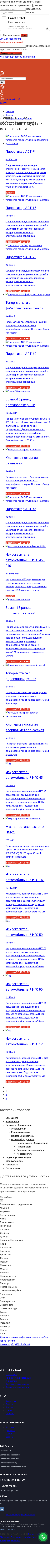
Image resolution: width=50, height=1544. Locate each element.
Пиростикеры (24, 1146)
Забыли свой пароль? (11, 38)
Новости (9, 1407)
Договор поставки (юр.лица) (24, 1537)
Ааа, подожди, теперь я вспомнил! (17, 56)
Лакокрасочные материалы (18, 1378)
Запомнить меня (12, 35)
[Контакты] (2, 88)
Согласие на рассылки (9, 1459)
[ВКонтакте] (2, 1509)
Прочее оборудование (22, 1139)
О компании (11, 1401)
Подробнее (6, 1197)
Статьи (9, 1410)
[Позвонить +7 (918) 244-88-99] (43, 1537)
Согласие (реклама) (8, 1463)
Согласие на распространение (13, 1467)
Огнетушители (18, 1128)
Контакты (5, 1344)
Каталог (9, 1404)
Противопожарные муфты (30, 1150)
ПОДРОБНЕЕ (23, 241)
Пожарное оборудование (19, 1125)
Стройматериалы (14, 1161)
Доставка (10, 1431)
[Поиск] (2, 82)
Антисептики (12, 1121)
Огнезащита (12, 1118)
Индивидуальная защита (18, 1157)
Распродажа (12, 1164)
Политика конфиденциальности (20, 1515)
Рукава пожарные (20, 1132)
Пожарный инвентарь (22, 1136)
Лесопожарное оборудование (32, 1143)
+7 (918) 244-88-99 (20, 1344)
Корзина (9, 1437)
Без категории (13, 1168)
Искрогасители (24, 1154)
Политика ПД (5, 1451)
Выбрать (10, 192)
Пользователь (33, 9)
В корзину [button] (11, 241)
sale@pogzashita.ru (7, 1529)
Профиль (10, 1427)
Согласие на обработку (10, 1455)
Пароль (30, 12)
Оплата (9, 1434)
